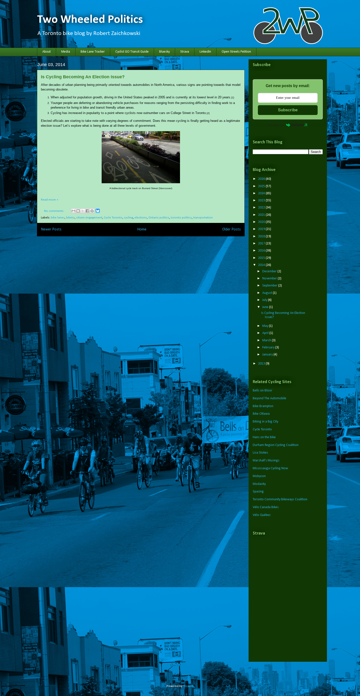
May (265, 326)
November (270, 278)
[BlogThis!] (78, 210)
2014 (262, 265)
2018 (262, 236)
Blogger (188, 686)
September (270, 285)
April (265, 333)
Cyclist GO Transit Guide (132, 52)
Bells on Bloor (262, 390)
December (269, 271)
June (265, 307)
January (268, 354)
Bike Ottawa (261, 414)
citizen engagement (89, 217)
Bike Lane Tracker (93, 52)
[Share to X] (82, 210)
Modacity (259, 484)
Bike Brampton (263, 406)
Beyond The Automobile (269, 398)
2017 (262, 243)
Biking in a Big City (265, 421)
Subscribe (288, 110)
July (265, 300)
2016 (262, 250)
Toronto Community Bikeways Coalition (280, 499)
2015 (262, 258)
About (46, 52)
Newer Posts (51, 229)
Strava (184, 52)
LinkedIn (205, 52)
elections (140, 217)
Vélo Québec (262, 515)
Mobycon (259, 476)
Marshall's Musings (266, 460)
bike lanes (58, 217)
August (267, 293)
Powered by (276, 125)
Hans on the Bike (264, 437)
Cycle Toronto (113, 217)
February (268, 347)
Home (141, 229)
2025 (262, 186)
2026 (262, 179)
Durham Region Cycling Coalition (276, 445)
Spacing (258, 491)
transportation (203, 217)
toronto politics (181, 217)
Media (65, 52)
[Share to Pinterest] (92, 210)
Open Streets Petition (236, 52)
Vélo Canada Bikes (266, 507)
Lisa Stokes (260, 453)
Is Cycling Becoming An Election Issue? (83, 76)
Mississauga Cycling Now (270, 468)
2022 (262, 207)
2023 (262, 200)
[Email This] (73, 210)
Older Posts (231, 229)
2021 (262, 215)
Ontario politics (158, 217)
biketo (70, 217)
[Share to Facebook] (87, 210)
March (267, 340)
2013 (262, 363)
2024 (262, 193)
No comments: (54, 211)
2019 (262, 229)
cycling (128, 217)
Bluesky (164, 52)
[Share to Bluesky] (97, 212)
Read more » (49, 199)
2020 (262, 222)
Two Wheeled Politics (90, 20)
